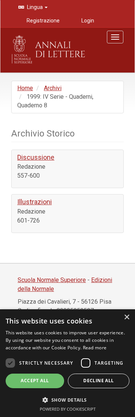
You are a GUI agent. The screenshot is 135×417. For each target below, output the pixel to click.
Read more (95, 347)
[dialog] (67, 363)
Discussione (35, 157)
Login (87, 21)
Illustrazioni (34, 202)
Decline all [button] (98, 380)
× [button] (126, 317)
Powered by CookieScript (68, 409)
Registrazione (43, 21)
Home (25, 88)
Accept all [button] (35, 380)
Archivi (53, 88)
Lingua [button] (35, 7)
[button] (67, 399)
